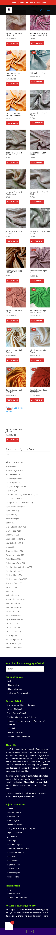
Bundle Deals (11, 474)
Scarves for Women (14, 599)
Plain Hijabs (11, 559)
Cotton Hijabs (11, 482)
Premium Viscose (13, 571)
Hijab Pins (10, 514)
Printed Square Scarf (15, 579)
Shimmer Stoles (12, 607)
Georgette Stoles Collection (17, 502)
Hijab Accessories (13, 506)
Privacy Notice (13, 893)
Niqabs (9, 547)
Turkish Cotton (12, 623)
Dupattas (10, 490)
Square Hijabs (12, 619)
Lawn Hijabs (11, 531)
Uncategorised (12, 635)
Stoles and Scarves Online (18, 693)
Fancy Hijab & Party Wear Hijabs (19, 494)
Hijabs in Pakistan (15, 732)
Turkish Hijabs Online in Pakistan (21, 717)
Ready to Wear (12, 583)
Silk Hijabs (10, 611)
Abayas (9, 466)
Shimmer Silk (11, 603)
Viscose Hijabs (12, 639)
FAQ (9, 681)
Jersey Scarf (11, 518)
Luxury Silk (10, 535)
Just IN (8, 522)
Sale (7, 591)
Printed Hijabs (12, 575)
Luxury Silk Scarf (14, 709)
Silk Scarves (11, 615)
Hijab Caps (10, 510)
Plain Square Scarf (14, 563)
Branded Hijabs (12, 470)
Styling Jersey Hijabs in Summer (21, 705)
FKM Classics (11, 498)
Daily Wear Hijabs (13, 486)
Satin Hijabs (11, 595)
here (46, 916)
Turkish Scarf (11, 631)
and (35, 909)
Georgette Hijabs (17, 768)
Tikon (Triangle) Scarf (16, 713)
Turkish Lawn (11, 627)
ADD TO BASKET (12, 43)
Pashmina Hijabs (13, 555)
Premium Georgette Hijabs (17, 567)
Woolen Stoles (12, 647)
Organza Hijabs (12, 551)
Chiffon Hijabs (12, 478)
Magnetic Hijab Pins (14, 539)
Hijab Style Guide (14, 689)
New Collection (12, 543)
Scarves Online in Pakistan (18, 736)
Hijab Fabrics (13, 685)
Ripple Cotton (11, 587)
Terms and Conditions (17, 897)
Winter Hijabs (11, 643)
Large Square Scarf (14, 527)
